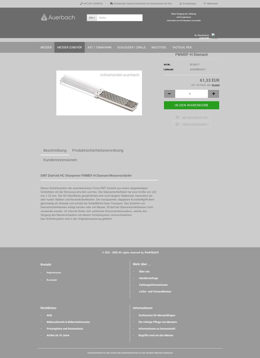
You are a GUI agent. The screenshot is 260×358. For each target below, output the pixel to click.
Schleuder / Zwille (131, 47)
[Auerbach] (61, 17)
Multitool (159, 47)
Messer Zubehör (69, 47)
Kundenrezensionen (60, 160)
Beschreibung (54, 150)
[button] (169, 94)
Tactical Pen (182, 47)
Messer (46, 47)
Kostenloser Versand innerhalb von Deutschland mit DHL (142, 3)
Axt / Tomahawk (100, 47)
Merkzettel (212, 3)
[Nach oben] (249, 352)
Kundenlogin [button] (189, 3)
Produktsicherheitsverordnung (97, 150)
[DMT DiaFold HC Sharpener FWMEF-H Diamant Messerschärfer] (99, 90)
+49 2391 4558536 (92, 3)
